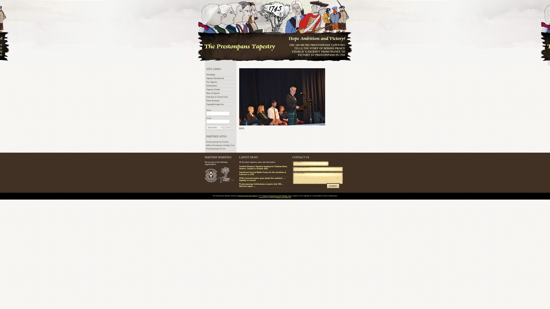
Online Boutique (212, 101)
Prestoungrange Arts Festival (217, 142)
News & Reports (213, 93)
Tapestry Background (215, 78)
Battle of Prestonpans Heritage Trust (220, 145)
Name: (209, 110)
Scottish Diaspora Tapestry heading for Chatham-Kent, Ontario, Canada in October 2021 (263, 167)
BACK (241, 128)
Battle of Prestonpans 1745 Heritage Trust (277, 196)
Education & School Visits (217, 97)
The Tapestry (211, 82)
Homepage (210, 75)
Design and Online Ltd (283, 197)
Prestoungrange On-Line (216, 149)
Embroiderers (211, 86)
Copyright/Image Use (215, 104)
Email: (209, 118)
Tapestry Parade (213, 89)
